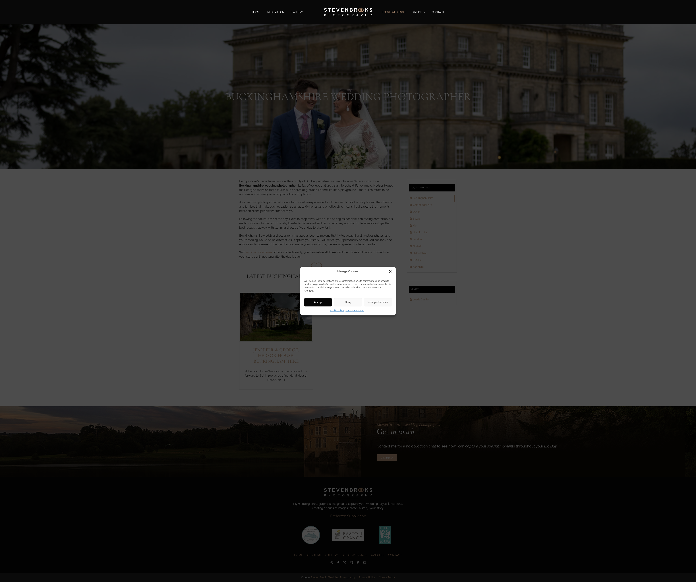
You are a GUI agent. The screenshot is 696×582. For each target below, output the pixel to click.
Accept (318, 302)
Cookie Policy (337, 310)
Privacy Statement (355, 310)
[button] (390, 271)
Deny (348, 302)
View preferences (378, 302)
